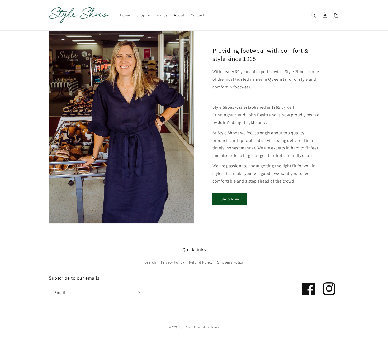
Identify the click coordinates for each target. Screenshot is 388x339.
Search (150, 262)
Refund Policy (200, 262)
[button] (142, 15)
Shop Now (229, 199)
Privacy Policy (172, 262)
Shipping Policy (230, 262)
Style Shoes (186, 327)
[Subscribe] (138, 293)
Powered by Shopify (206, 327)
